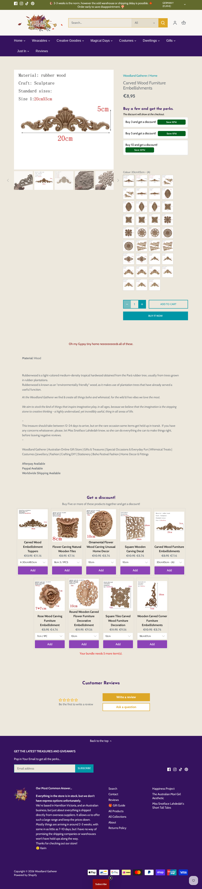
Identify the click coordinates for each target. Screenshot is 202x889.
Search (112, 788)
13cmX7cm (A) (154, 245)
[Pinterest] (32, 3)
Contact (113, 794)
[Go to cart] (183, 22)
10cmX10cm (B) (167, 232)
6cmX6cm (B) (128, 284)
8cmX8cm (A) (154, 258)
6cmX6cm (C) (128, 219)
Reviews (113, 800)
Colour (126, 172)
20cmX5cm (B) (141, 193)
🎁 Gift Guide (116, 805)
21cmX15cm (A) (141, 258)
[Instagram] (21, 3)
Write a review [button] (126, 697)
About (112, 822)
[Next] (108, 119)
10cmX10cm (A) (141, 232)
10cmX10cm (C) (167, 258)
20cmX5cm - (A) (128, 180)
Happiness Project (163, 788)
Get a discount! (101, 498)
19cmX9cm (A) (167, 245)
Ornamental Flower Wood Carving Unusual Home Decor (101, 547)
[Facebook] (15, 3)
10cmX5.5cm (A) (141, 245)
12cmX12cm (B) (128, 245)
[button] (101, 884)
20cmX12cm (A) (154, 206)
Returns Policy (117, 828)
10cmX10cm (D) (154, 271)
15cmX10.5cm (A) (128, 258)
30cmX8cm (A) (154, 193)
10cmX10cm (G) (128, 232)
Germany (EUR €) (168, 4)
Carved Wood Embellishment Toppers (33, 547)
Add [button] (32, 570)
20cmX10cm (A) (128, 193)
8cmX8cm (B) (141, 271)
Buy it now (155, 315)
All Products (115, 811)
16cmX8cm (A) (167, 180)
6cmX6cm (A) (128, 271)
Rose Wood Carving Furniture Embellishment (49, 620)
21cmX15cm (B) (128, 206)
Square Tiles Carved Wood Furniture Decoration (118, 620)
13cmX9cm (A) (167, 193)
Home (153, 75)
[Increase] (142, 304)
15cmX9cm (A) (141, 206)
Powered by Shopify (25, 875)
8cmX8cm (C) (141, 284)
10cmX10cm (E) (154, 284)
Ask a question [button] (126, 707)
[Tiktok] (27, 3)
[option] (64, 120)
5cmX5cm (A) (167, 206)
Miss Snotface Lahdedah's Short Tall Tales (168, 805)
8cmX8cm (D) (141, 219)
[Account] (175, 22)
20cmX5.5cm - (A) (141, 180)
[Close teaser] (110, 878)
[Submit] (162, 22)
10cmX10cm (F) (154, 219)
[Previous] (20, 119)
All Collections (117, 816)
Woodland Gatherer (135, 75)
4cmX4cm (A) (167, 271)
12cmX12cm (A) (154, 232)
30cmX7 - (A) (154, 180)
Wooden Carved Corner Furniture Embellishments (152, 620)
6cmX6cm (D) (167, 219)
